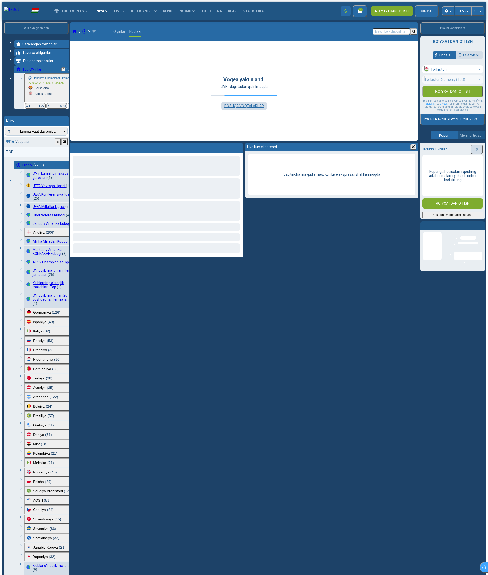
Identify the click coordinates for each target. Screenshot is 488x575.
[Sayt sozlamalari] (448, 11)
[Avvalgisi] (63, 69)
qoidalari (431, 114)
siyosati (444, 114)
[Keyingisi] (87, 147)
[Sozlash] (477, 160)
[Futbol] (84, 31)
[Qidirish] (413, 31)
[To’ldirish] (346, 11)
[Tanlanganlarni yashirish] (58, 141)
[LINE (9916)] (75, 31)
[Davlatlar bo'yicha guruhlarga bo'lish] (64, 141)
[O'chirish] (238, 147)
